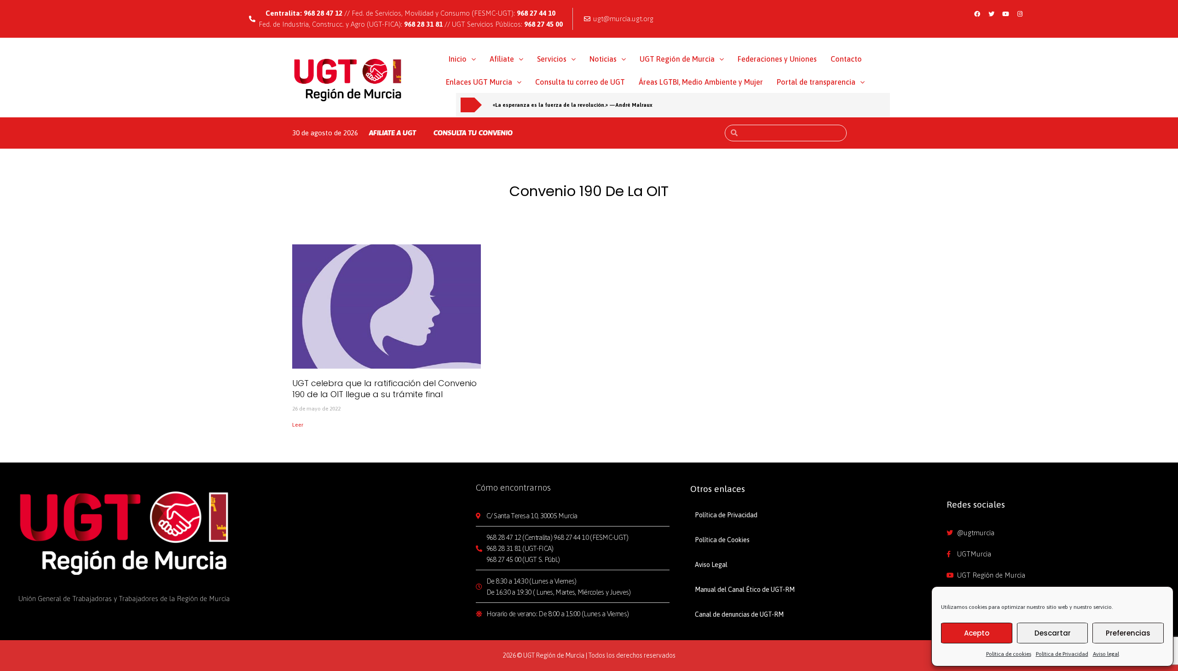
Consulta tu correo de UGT (580, 82)
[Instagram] (1020, 14)
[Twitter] (991, 14)
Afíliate (502, 59)
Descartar (1052, 633)
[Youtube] (1005, 14)
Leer (297, 425)
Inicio (458, 59)
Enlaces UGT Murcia (479, 82)
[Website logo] (348, 79)
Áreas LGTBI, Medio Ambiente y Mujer (701, 82)
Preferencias (1128, 633)
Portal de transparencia (816, 82)
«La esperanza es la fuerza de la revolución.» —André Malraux (573, 105)
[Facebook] (977, 14)
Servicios (551, 59)
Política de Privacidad (1062, 654)
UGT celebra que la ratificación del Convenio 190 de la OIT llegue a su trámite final (384, 388)
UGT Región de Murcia (677, 59)
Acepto (976, 633)
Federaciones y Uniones (777, 59)
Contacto (846, 59)
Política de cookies (1008, 654)
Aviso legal (1106, 654)
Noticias (603, 59)
